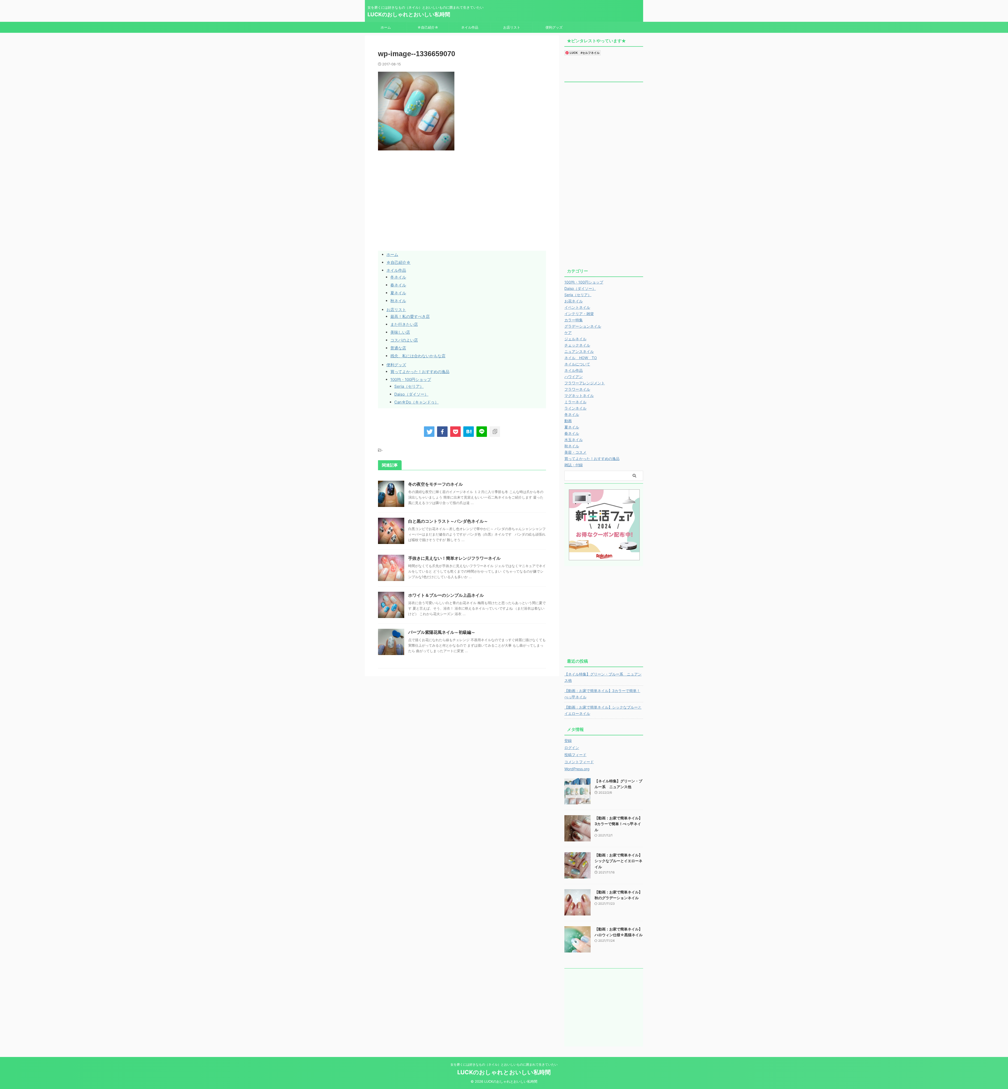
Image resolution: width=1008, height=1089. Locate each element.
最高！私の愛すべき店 (410, 316)
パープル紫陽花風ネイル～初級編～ (441, 632)
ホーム (386, 27)
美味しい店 (400, 332)
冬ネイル (398, 277)
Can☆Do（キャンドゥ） (416, 402)
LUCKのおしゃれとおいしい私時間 (409, 14)
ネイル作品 (469, 27)
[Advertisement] (422, 212)
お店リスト (511, 27)
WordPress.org (577, 769)
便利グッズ (554, 27)
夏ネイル (398, 292)
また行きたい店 (404, 324)
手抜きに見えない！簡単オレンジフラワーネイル (454, 558)
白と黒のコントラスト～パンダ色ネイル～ (448, 521)
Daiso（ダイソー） (411, 394)
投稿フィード (575, 754)
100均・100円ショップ (410, 379)
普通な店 (398, 347)
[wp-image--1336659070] (468, 431)
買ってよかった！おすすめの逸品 (419, 371)
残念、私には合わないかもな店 (417, 355)
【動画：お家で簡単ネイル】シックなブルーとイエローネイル (603, 710)
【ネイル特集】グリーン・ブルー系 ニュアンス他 (603, 677)
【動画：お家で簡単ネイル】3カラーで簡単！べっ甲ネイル (602, 693)
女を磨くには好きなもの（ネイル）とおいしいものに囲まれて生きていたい (504, 1064)
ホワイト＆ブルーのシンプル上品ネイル (446, 595)
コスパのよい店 (404, 340)
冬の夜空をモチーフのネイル (435, 484)
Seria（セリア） (409, 386)
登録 (568, 740)
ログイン (571, 747)
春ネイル (398, 284)
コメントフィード (579, 762)
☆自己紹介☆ (427, 27)
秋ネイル (398, 300)
